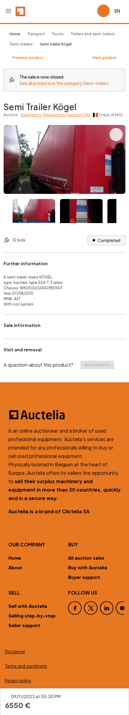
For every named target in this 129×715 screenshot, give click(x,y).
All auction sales (86, 558)
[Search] (75, 11)
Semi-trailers (21, 44)
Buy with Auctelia (87, 567)
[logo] (20, 10)
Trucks (58, 34)
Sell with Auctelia (27, 606)
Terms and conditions (26, 666)
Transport (36, 34)
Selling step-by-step (32, 615)
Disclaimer (15, 651)
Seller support (24, 625)
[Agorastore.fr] (64, 415)
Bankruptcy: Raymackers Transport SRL (56, 115)
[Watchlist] (90, 11)
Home (14, 558)
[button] (8, 11)
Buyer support (84, 577)
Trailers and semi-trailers (93, 34)
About (15, 567)
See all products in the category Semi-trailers (64, 83)
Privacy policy (18, 680)
